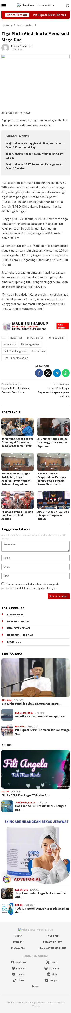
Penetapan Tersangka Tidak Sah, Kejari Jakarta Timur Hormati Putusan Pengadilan (16, 479)
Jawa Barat (21, 802)
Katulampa (10, 344)
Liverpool (14, 642)
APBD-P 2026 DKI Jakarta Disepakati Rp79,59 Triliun (53, 515)
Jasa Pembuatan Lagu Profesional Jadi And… (41, 895)
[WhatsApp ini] (66, 373)
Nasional (6, 700)
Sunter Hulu (38, 351)
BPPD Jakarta (35, 337)
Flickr (54, 974)
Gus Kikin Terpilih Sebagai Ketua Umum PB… (31, 703)
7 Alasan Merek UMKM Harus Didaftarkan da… (42, 910)
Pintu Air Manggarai (15, 351)
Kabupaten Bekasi (18, 628)
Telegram (54, 980)
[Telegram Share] (57, 373)
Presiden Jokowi (18, 621)
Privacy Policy (52, 942)
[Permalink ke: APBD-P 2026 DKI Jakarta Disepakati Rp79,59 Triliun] (53, 500)
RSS (37, 986)
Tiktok (20, 980)
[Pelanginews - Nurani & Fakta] (35, 5)
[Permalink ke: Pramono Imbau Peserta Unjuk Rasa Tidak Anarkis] (17, 500)
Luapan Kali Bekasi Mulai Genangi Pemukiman (15, 388)
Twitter (54, 962)
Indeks (18, 936)
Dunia (18, 713)
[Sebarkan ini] (39, 373)
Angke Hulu (15, 337)
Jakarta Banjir (56, 337)
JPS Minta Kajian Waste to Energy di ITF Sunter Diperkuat (52, 442)
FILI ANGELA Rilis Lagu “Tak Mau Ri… (25, 795)
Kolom (6, 745)
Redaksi (18, 942)
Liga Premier (15, 614)
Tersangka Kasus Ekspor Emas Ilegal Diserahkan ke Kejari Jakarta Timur (17, 442)
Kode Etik (52, 936)
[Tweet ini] (48, 373)
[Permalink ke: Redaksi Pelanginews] (5, 47)
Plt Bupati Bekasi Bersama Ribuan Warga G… (42, 731)
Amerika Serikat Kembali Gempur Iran (40, 716)
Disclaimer (18, 948)
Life (26, 889)
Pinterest (20, 968)
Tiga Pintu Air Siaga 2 (16, 358)
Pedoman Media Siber (52, 948)
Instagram (54, 968)
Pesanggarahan (30, 344)
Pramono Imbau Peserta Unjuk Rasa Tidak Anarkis (17, 515)
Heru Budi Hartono (20, 635)
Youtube (20, 974)
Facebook (20, 962)
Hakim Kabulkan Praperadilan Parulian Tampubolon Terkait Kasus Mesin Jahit (51, 479)
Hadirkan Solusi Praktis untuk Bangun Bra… (40, 807)
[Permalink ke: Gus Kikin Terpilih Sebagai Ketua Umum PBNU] (35, 677)
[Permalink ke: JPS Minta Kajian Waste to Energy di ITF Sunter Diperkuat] (53, 427)
